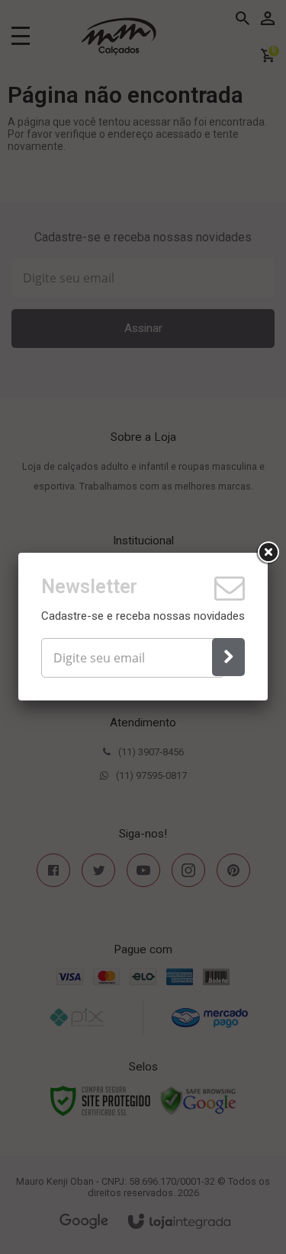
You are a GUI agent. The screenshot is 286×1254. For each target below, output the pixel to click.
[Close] (267, 552)
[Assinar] (228, 657)
